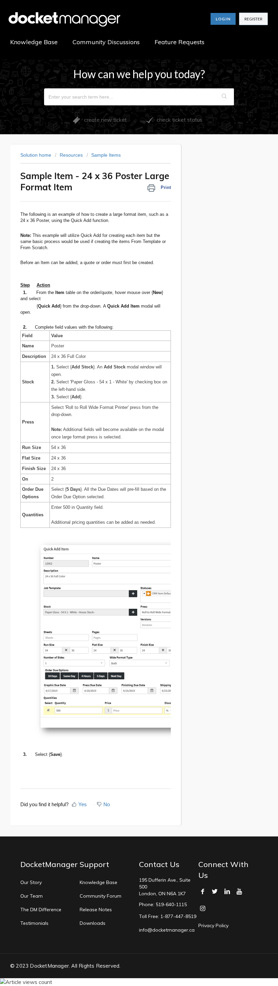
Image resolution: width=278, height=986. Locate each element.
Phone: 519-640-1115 (163, 904)
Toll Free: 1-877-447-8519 (167, 916)
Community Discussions (106, 42)
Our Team (31, 896)
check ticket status (178, 119)
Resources (71, 155)
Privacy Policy (213, 925)
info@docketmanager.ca (167, 930)
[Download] (126, 501)
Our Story (31, 882)
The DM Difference (40, 909)
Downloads (92, 923)
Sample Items (106, 155)
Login (223, 18)
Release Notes (96, 909)
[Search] (224, 96)
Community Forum (100, 896)
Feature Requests (179, 42)
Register (253, 18)
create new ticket (103, 119)
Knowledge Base (34, 42)
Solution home (36, 155)
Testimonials (34, 923)
